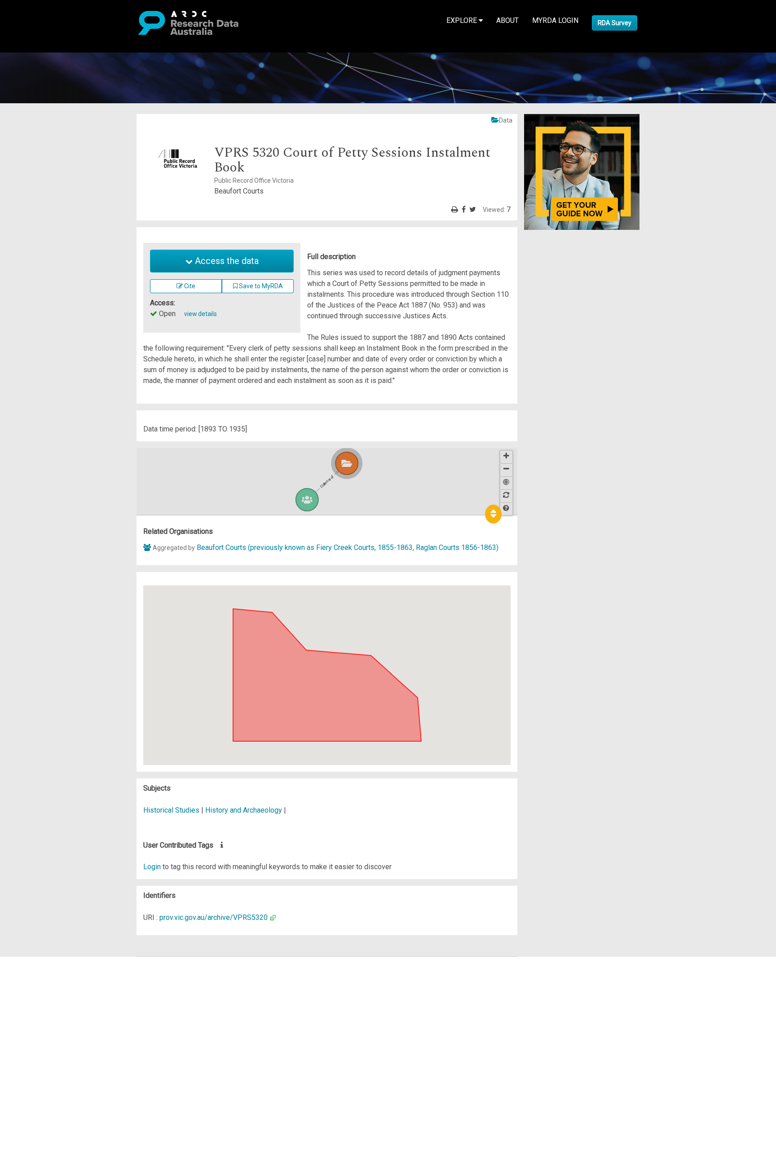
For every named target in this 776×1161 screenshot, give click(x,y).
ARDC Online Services (62, 1015)
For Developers (52, 1005)
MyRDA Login (555, 20)
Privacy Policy (50, 1053)
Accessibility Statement (65, 1064)
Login (152, 866)
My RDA (40, 972)
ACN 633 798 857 (28, 1080)
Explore (462, 20)
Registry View (50, 1026)
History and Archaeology (244, 810)
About (507, 20)
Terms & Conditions (58, 1042)
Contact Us (45, 983)
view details (200, 313)
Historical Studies (172, 810)
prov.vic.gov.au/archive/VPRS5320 (213, 917)
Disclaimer (45, 994)
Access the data (226, 260)
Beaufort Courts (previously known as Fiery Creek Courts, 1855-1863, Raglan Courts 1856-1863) (347, 547)
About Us (42, 962)
